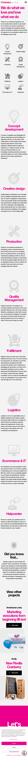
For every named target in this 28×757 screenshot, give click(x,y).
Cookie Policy (9, 755)
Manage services (13, 739)
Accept (14, 743)
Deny (14, 747)
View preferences (14, 751)
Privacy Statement (17, 755)
